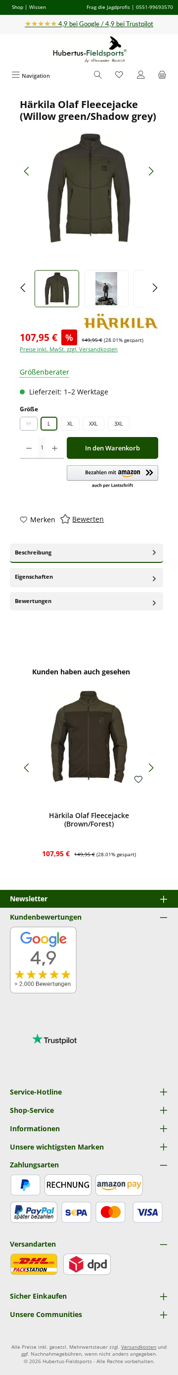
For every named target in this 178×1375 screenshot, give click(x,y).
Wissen (37, 6)
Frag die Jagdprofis (108, 6)
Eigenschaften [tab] (34, 576)
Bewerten (88, 519)
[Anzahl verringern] (29, 448)
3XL (118, 423)
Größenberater (44, 372)
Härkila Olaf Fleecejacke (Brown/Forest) (89, 819)
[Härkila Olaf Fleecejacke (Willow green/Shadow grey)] (89, 188)
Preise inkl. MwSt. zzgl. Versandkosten (69, 349)
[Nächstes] (150, 171)
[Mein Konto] (141, 75)
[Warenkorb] (162, 75)
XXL (93, 423)
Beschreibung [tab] (33, 552)
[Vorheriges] (27, 171)
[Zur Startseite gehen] (89, 49)
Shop (17, 6)
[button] (112, 477)
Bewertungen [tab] (33, 601)
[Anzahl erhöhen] (54, 448)
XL (70, 423)
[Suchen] (98, 75)
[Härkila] (121, 322)
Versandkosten (138, 1347)
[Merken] (138, 780)
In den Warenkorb (112, 447)
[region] (89, 203)
